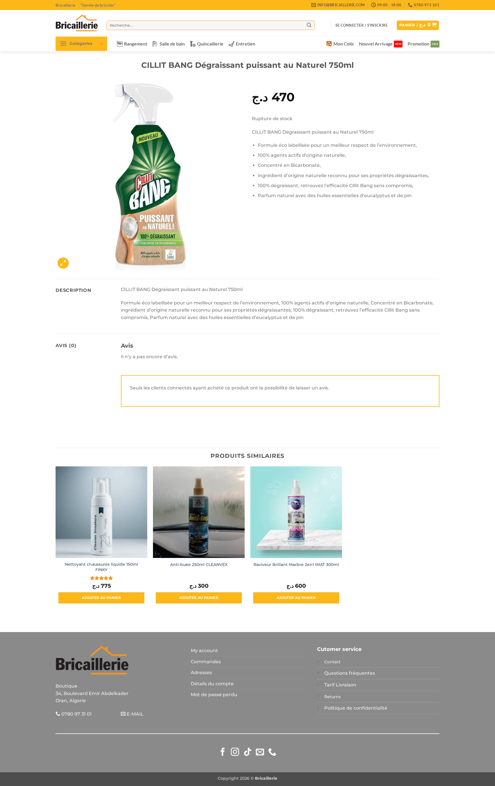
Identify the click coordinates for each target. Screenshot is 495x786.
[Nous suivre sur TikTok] (247, 752)
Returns (332, 696)
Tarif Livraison (340, 685)
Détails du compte (212, 683)
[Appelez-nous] (272, 752)
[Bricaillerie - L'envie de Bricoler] (77, 22)
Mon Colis (343, 43)
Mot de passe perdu (214, 694)
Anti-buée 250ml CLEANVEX (198, 564)
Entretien (245, 43)
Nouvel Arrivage (376, 43)
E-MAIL (134, 714)
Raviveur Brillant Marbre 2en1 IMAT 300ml (296, 564)
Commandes (206, 661)
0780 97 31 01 (76, 714)
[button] (361, 25)
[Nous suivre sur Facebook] (223, 752)
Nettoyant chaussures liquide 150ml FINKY (101, 567)
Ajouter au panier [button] (101, 598)
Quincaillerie (210, 43)
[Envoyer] (309, 25)
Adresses (201, 672)
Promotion (418, 43)
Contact (332, 661)
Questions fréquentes (349, 673)
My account (204, 650)
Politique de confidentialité (355, 708)
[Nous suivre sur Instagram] (235, 752)
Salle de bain (172, 43)
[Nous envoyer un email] (260, 752)
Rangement (135, 43)
